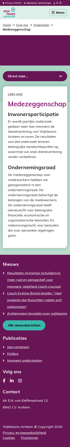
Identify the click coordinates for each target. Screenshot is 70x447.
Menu (59, 12)
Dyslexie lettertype (39, 3)
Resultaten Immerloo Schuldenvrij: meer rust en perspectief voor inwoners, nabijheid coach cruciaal (34, 280)
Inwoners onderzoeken (24, 360)
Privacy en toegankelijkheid (24, 433)
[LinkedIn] (12, 380)
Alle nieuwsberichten (24, 325)
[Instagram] (20, 380)
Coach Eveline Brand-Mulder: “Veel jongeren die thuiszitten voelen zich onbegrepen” (34, 300)
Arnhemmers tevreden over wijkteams (37, 313)
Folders (12, 354)
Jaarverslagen (18, 347)
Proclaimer (29, 438)
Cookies (9, 438)
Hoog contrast (13, 2)
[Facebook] (4, 380)
